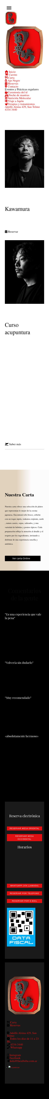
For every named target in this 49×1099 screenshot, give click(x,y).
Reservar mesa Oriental (24, 828)
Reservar (12, 231)
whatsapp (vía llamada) (24, 886)
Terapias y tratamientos (21, 104)
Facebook (14, 1058)
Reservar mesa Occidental (24, 837)
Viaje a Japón (16, 101)
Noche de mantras (18, 95)
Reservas (12, 83)
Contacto (12, 86)
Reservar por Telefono (24, 893)
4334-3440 (16, 1044)
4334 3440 (11, 109)
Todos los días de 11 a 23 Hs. (23, 1040)
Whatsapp (16, 1047)
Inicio (12, 72)
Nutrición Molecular (19, 98)
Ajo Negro (13, 80)
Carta (11, 78)
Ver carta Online (21, 558)
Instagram (15, 1055)
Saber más (15, 444)
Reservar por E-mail (24, 901)
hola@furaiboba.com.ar (23, 1061)
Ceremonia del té (18, 92)
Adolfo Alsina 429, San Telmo (22, 107)
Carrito (12, 75)
